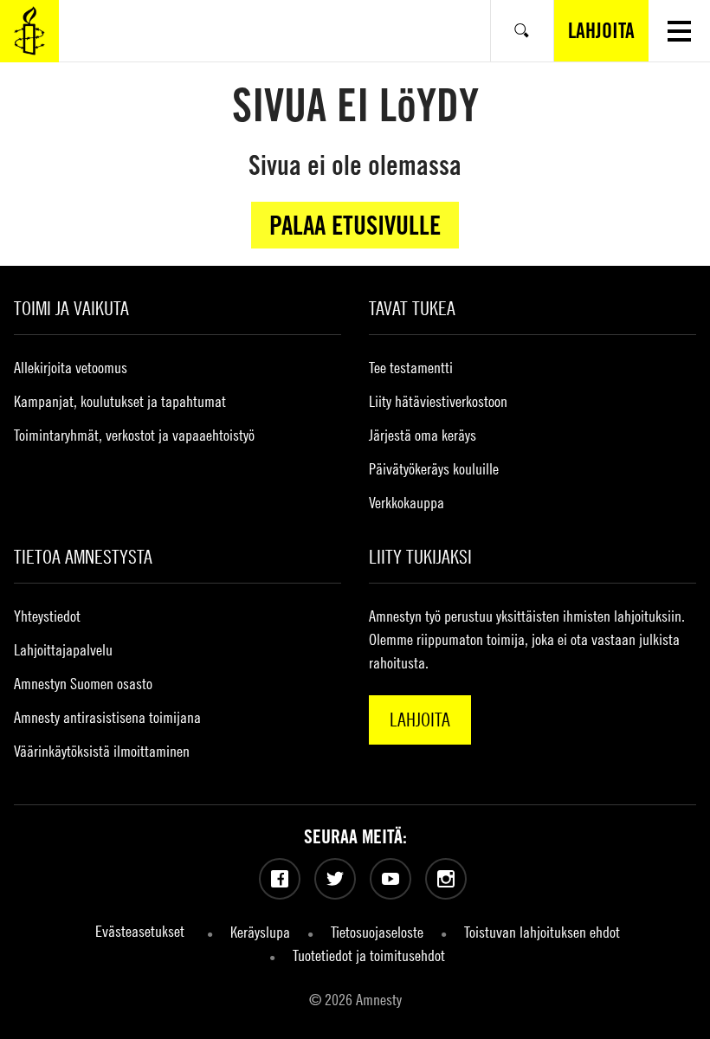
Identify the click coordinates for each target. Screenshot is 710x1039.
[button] (679, 30)
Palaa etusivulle (355, 225)
